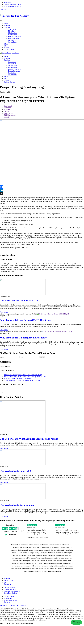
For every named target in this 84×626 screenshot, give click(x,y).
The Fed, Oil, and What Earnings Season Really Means (29, 438)
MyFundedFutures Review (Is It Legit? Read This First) (22, 380)
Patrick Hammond (14, 38)
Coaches (7, 27)
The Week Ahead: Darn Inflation (17, 505)
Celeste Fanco (12, 42)
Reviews (7, 602)
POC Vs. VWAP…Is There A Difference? (18, 378)
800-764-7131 (4, 605)
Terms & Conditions (10, 600)
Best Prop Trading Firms (12, 591)
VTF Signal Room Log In (12, 6)
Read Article (4, 312)
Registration (8, 2)
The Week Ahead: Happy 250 (15, 471)
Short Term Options (10, 593)
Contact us (7, 584)
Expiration (7, 108)
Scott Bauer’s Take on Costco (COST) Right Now (26, 320)
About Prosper (9, 580)
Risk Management (10, 115)
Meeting (6, 47)
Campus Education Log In (12, 4)
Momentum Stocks (10, 589)
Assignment (8, 106)
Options (6, 111)
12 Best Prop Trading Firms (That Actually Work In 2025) (23, 375)
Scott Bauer (12, 29)
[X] (42, 193)
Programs (7, 25)
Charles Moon (12, 33)
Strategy (6, 117)
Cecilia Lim (12, 40)
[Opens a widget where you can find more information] (76, 622)
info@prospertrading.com (18, 605)
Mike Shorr (12, 31)
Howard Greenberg (14, 36)
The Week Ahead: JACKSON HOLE (19, 300)
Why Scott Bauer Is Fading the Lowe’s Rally (23, 337)
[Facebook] (42, 187)
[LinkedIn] (42, 190)
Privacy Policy (9, 598)
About (6, 44)
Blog (5, 46)
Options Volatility (9, 587)
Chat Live (3, 10)
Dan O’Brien (12, 35)
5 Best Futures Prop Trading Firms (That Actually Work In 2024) (25, 376)
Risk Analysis (8, 113)
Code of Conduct (9, 49)
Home (6, 24)
